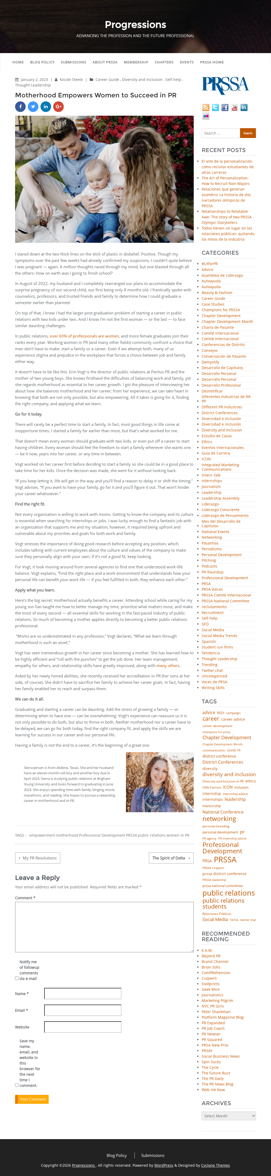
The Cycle (210, 1067)
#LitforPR (210, 264)
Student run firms (217, 647)
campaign (233, 713)
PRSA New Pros (215, 1045)
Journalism (211, 487)
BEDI (220, 713)
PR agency (209, 838)
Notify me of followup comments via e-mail (29, 970)
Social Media (213, 630)
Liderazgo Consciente (221, 510)
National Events (215, 532)
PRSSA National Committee (225, 601)
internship (211, 793)
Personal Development (222, 555)
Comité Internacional (220, 333)
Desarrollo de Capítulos (222, 368)
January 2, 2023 (35, 79)
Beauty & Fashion (217, 293)
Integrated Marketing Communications (220, 467)
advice (208, 712)
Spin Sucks (211, 1061)
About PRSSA (105, 62)
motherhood (67, 835)
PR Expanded (213, 1022)
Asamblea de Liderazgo (222, 275)
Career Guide (107, 79)
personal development (220, 832)
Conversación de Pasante (224, 356)
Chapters (164, 62)
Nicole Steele (72, 79)
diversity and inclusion (229, 774)
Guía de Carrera (216, 453)
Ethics (207, 442)
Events (187, 62)
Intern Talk (211, 475)
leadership (235, 799)
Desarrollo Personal (219, 373)
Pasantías (210, 543)
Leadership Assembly (221, 498)
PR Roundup (213, 572)
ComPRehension (216, 972)
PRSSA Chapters (213, 868)
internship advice (235, 793)
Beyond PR (211, 955)
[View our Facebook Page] (225, 107)
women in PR (177, 835)
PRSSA (131, 835)
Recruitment (213, 613)
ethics (250, 781)
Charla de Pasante (218, 327)
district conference (219, 756)
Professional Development (102, 835)
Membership (136, 62)
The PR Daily (213, 1078)
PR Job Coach (213, 1028)
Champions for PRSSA (221, 310)
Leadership (212, 492)
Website (22, 1027)
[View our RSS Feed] (206, 107)
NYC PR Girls (213, 1006)
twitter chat (248, 920)
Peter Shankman (216, 1011)
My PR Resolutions (40, 858)
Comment (25, 897)
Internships (212, 481)
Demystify (210, 362)
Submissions (73, 62)
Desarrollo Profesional (221, 385)
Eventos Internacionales (223, 448)
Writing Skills (213, 688)
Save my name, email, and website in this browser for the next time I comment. (30, 1063)
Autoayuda (211, 281)
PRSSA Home (212, 62)
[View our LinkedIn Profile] (244, 107)
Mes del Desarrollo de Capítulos (221, 523)
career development (217, 726)
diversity (210, 769)
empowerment (42, 835)
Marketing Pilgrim (217, 1000)
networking (219, 818)
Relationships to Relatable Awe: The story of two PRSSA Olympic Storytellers (227, 217)
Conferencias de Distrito (223, 345)
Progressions (84, 1165)
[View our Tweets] (215, 107)
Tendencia (211, 653)
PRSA (206, 584)
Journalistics (212, 994)
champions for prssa (216, 732)
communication (213, 750)
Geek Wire (211, 989)
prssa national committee (222, 886)
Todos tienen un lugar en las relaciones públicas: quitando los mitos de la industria (228, 234)
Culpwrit (209, 978)
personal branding (215, 826)
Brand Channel (215, 961)
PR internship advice (232, 838)
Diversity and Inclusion (142, 79)
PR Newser (211, 1033)
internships (212, 799)
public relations (152, 835)
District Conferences (220, 413)
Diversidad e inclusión (221, 424)
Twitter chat (212, 670)
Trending (210, 665)
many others (167, 665)
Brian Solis (211, 967)
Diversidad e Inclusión (221, 419)
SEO (205, 624)
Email (21, 1010)
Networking (212, 537)
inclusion (241, 787)
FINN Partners (211, 787)
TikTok (234, 919)
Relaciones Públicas (216, 913)
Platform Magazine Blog (223, 1017)
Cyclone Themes (215, 1165)
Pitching (209, 560)
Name (22, 993)
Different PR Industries (222, 407)
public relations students (223, 903)
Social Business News (221, 1056)
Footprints (211, 983)
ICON (206, 459)
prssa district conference (224, 874)
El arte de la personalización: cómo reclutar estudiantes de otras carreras (228, 167)
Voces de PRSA (214, 682)
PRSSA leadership (214, 879)
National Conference (222, 812)
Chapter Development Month (227, 321)
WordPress (163, 1165)
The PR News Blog (217, 1084)
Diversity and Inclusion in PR (222, 781)
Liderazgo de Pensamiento (225, 515)
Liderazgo (210, 504)
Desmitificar (212, 391)
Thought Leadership (33, 85)
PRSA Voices (212, 589)
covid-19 (233, 750)
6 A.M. (207, 950)
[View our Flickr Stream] (206, 115)
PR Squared (212, 1039)
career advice (233, 719)
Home (18, 62)
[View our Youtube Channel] (234, 107)
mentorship (211, 806)
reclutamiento (214, 607)
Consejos (210, 350)
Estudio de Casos (217, 436)
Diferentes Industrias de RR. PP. (227, 399)
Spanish (209, 641)
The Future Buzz (216, 1072)
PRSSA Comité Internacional (226, 595)
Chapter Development (221, 316)
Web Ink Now (213, 1089)
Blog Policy (42, 62)
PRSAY (207, 1050)
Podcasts (209, 566)
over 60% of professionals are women (84, 336)
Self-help (173, 79)
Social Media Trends (219, 636)
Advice (207, 269)
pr (242, 831)
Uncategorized (214, 676)
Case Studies (213, 304)
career (210, 718)
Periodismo (212, 549)
